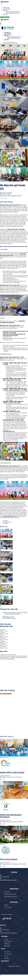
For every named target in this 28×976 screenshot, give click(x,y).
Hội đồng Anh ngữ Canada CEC (10, 205)
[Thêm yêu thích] (4, 779)
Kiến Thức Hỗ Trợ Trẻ (12, 13)
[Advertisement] (14, 674)
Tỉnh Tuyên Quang (16, 777)
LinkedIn (13, 195)
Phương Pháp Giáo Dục (13, 11)
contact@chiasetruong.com (8, 880)
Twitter (8, 195)
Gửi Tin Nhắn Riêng (6, 693)
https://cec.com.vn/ (10, 618)
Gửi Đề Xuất (10, 659)
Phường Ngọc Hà (6, 821)
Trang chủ (6, 7)
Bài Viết (5, 10)
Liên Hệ (5, 14)
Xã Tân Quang (5, 777)
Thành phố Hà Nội (6, 192)
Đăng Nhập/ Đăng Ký (11, 42)
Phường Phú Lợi (6, 864)
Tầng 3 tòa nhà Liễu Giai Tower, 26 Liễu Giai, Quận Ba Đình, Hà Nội (15, 613)
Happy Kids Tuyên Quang (12, 772)
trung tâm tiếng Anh (9, 516)
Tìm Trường (6, 9)
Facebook (3, 195)
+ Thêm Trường (4, 17)
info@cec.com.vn (9, 616)
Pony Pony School (8, 859)
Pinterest (19, 195)
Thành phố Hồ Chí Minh (18, 864)
